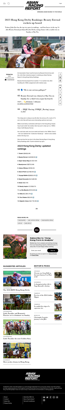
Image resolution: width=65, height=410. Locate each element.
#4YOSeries (29, 101)
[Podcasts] (44, 400)
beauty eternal (27, 223)
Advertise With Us (29, 397)
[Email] (60, 103)
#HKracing (37, 101)
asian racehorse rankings (33, 220)
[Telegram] (60, 97)
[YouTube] (44, 397)
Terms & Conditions (29, 401)
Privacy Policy (35, 255)
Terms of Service (53, 253)
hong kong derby (22, 220)
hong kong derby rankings (47, 220)
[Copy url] (60, 100)
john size (20, 223)
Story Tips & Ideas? (29, 399)
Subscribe (7, 401)
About (6, 397)
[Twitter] (60, 87)
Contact (6, 399)
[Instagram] (53, 397)
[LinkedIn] (60, 94)
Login (60, 3)
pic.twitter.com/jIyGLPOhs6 (25, 103)
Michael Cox (9, 74)
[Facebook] (60, 90)
